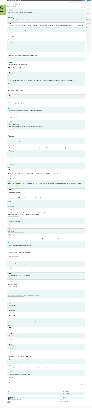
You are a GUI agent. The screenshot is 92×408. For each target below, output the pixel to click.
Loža (10, 396)
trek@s (10, 95)
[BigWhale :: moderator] (8, 242)
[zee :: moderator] (8, 249)
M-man (10, 72)
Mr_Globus (10, 370)
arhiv (1, 6)
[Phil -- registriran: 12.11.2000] (8, 360)
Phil (9, 359)
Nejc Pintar (10, 344)
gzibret (10, 273)
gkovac (10, 208)
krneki (10, 224)
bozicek (10, 9)
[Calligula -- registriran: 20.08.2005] (8, 334)
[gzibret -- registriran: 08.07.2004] (8, 273)
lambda (10, 23)
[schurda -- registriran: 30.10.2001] (8, 303)
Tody (10, 267)
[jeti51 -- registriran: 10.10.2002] (8, 291)
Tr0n (9, 229)
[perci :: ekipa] (8, 100)
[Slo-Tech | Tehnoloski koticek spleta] (3, 3)
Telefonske (9, 102)
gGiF (65, 399)
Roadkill (10, 41)
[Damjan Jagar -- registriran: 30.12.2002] (8, 151)
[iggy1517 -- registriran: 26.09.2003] (8, 145)
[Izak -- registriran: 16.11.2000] (8, 29)
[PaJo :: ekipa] (8, 201)
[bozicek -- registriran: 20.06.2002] (8, 10)
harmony (65, 397)
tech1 (8, 393)
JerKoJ (10, 280)
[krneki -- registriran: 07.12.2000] (8, 225)
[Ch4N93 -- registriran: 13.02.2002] (8, 190)
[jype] (8, 313)
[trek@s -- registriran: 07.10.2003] (8, 33)
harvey (65, 390)
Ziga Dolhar (10, 108)
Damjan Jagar (11, 150)
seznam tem (87, 19)
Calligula (10, 333)
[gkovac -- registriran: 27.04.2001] (8, 209)
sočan (8, 391)
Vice (9, 52)
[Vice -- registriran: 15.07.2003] (8, 53)
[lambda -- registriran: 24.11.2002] (8, 23)
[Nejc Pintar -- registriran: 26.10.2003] (8, 345)
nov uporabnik (87, 13)
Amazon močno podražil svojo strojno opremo (14, 0)
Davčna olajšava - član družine (11, 397)
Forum (1, 7)
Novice (1, 5)
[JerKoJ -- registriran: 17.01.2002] (8, 281)
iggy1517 (10, 181)
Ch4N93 (10, 189)
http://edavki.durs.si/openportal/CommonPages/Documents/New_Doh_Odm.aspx (15, 116)
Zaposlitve (1, 11)
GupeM (8, 395)
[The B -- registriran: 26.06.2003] (8, 319)
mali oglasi (2, 8)
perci (10, 120)
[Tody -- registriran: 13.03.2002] (8, 219)
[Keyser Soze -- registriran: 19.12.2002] (8, 62)
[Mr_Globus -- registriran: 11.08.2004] (8, 371)
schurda (10, 303)
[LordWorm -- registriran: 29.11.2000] (8, 139)
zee (9, 248)
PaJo (10, 201)
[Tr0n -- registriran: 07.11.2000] (8, 114)
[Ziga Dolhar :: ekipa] (8, 108)
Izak (9, 28)
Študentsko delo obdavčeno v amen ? (12, 399)
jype (9, 313)
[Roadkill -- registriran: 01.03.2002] (8, 42)
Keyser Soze (11, 62)
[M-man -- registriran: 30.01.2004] (8, 73)
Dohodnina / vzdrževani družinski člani (12, 390)
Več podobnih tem (8, 402)
